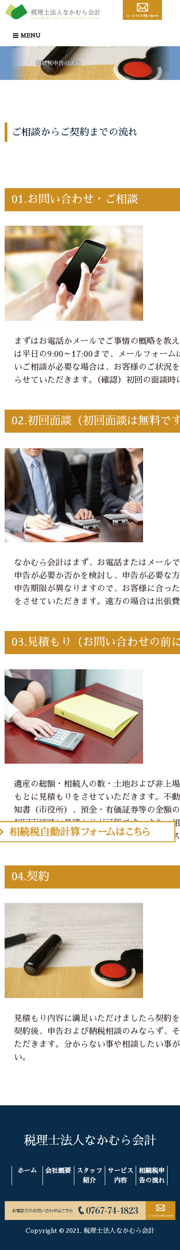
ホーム (27, 1170)
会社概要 (58, 1170)
